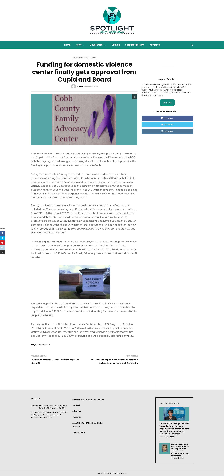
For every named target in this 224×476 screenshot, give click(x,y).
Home (67, 44)
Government (96, 44)
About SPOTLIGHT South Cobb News (88, 399)
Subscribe (76, 417)
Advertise (155, 44)
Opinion (116, 44)
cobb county (44, 344)
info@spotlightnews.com (41, 417)
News (79, 44)
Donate (167, 102)
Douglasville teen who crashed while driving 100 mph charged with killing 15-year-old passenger (180, 449)
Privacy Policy (78, 432)
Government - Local (80, 58)
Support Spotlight (134, 44)
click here (43, 415)
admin (80, 86)
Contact (76, 405)
